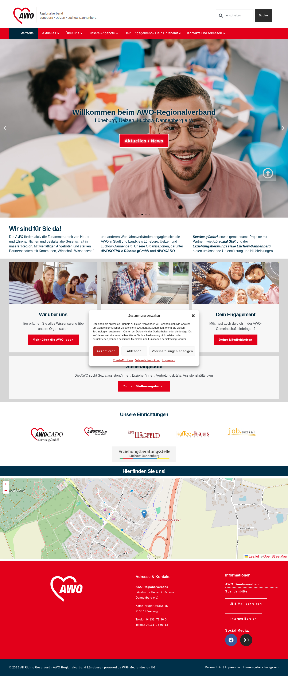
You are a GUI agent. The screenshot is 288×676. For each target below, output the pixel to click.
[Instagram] (246, 640)
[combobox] (234, 15)
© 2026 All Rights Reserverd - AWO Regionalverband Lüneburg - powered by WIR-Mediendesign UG (82, 667)
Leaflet (253, 556)
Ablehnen (134, 351)
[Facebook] (231, 640)
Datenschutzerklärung (147, 360)
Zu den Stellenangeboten (144, 386)
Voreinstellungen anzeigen (172, 351)
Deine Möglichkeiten (235, 339)
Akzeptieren (106, 351)
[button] (193, 315)
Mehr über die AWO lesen (53, 339)
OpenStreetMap (275, 556)
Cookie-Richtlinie (123, 360)
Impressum (168, 360)
